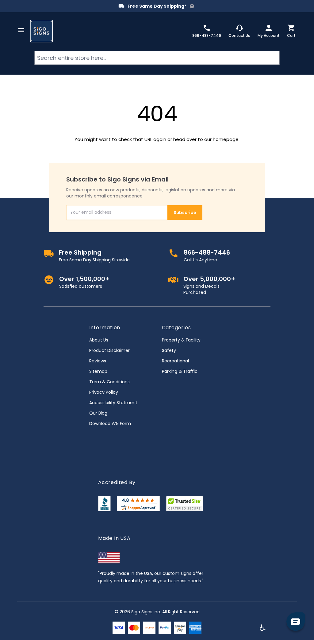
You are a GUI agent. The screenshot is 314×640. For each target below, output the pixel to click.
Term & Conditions (109, 382)
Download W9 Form (110, 423)
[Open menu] (21, 30)
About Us (98, 340)
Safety (169, 350)
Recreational (175, 361)
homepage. (226, 139)
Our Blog (98, 413)
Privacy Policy (103, 392)
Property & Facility (181, 340)
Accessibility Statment (113, 403)
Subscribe (185, 212)
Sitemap (98, 371)
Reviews (97, 361)
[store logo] (41, 31)
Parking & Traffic (179, 371)
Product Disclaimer (109, 350)
